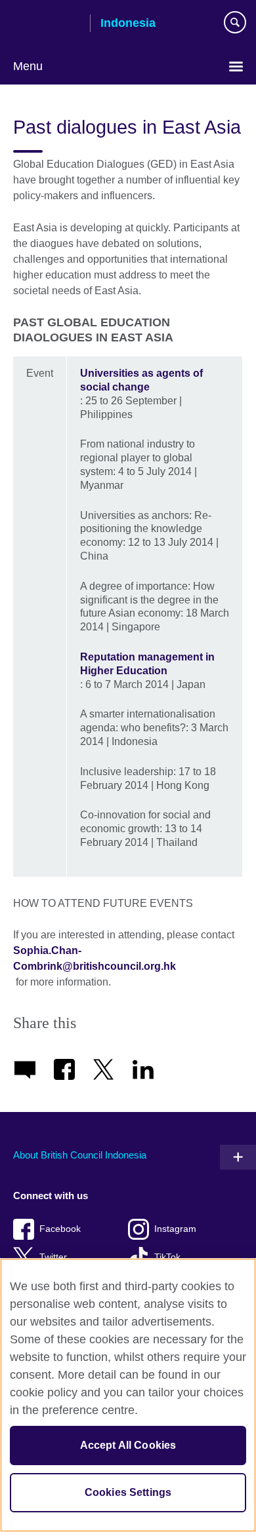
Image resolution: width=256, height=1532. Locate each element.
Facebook (60, 1229)
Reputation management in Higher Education (147, 663)
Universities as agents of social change (141, 380)
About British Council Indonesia (79, 1154)
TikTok (167, 1257)
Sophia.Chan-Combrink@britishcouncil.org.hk (94, 958)
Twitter (53, 1257)
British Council (46, 24)
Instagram (175, 1229)
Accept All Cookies (128, 1445)
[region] (128, 1395)
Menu (28, 66)
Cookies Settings (128, 1492)
